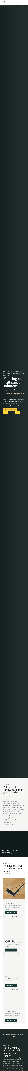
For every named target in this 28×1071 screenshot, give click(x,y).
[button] (14, 840)
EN (19, 6)
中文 (22, 6)
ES (24, 6)
